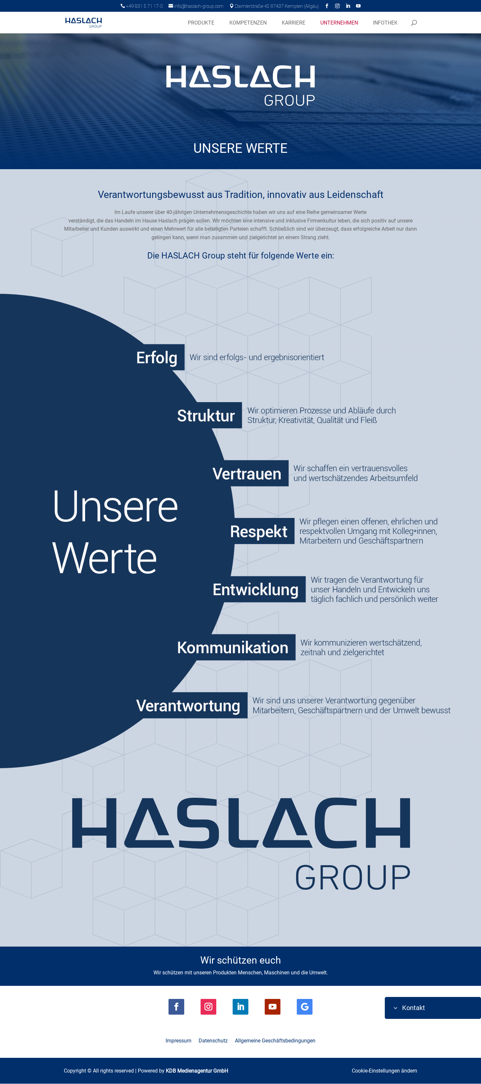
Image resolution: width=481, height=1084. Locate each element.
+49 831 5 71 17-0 (141, 6)
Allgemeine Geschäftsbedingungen (275, 1041)
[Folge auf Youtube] (272, 1007)
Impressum (178, 1041)
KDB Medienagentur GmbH (197, 1071)
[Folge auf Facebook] (176, 1007)
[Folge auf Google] (304, 1007)
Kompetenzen (248, 23)
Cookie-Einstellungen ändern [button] (384, 1071)
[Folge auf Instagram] (208, 1007)
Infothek (385, 23)
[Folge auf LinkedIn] (240, 1007)
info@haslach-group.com (196, 6)
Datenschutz (213, 1041)
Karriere (293, 23)
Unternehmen (339, 23)
